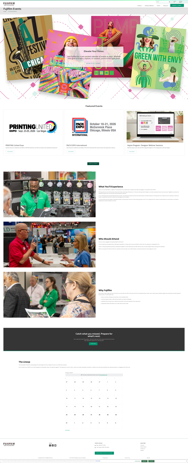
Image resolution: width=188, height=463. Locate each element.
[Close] (186, 461)
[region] (94, 461)
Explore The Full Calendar (93, 63)
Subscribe (93, 343)
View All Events (93, 163)
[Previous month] (65, 372)
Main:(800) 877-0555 (101, 445)
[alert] (94, 375)
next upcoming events (103, 374)
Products (142, 445)
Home (4, 11)
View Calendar (67, 430)
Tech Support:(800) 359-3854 (102, 447)
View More (10, 151)
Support (142, 450)
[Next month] (72, 372)
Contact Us (142, 448)
